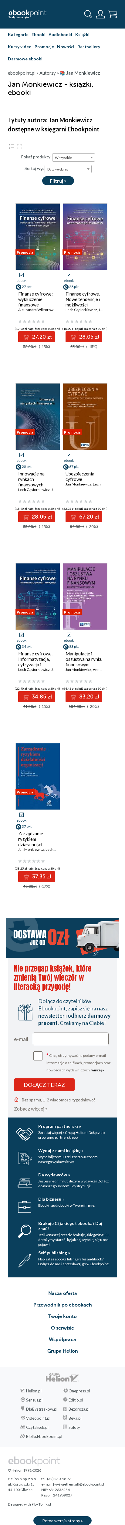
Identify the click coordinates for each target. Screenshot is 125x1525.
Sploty (74, 1427)
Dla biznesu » (51, 1199)
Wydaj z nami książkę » (60, 1150)
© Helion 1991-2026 (24, 1470)
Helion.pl (34, 1390)
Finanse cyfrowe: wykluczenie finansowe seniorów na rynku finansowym (36, 304)
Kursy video (20, 46)
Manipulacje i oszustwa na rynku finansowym (84, 659)
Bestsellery (88, 46)
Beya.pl (75, 1418)
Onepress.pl (79, 1390)
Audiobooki (60, 34)
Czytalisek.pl (37, 1427)
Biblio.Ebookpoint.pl (44, 1436)
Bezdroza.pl (79, 1409)
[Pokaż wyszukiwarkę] (88, 14)
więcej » (97, 1070)
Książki (82, 34)
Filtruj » (58, 181)
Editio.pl (76, 1400)
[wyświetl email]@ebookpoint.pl (78, 1484)
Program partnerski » (59, 1126)
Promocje (44, 46)
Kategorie (18, 34)
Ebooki (39, 34)
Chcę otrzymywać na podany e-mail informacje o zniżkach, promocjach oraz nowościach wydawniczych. (78, 1062)
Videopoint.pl (38, 1418)
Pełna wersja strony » (62, 1520)
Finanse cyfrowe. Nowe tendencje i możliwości (83, 299)
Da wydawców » (54, 1174)
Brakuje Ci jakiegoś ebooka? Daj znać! (70, 1226)
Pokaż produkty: (36, 156)
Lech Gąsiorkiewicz (81, 309)
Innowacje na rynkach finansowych (31, 479)
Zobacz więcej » (31, 1108)
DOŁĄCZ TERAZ (44, 1084)
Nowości (65, 46)
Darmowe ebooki (25, 58)
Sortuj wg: (34, 168)
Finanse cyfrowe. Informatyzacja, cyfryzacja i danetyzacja (35, 662)
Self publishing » (54, 1252)
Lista (11, 146)
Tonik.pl (45, 1504)
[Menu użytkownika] (100, 14)
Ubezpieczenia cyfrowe (80, 476)
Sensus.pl (34, 1400)
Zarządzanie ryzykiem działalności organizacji (30, 842)
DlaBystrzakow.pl (41, 1409)
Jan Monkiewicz (78, 484)
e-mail (21, 1039)
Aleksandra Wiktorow (35, 309)
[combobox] (73, 157)
